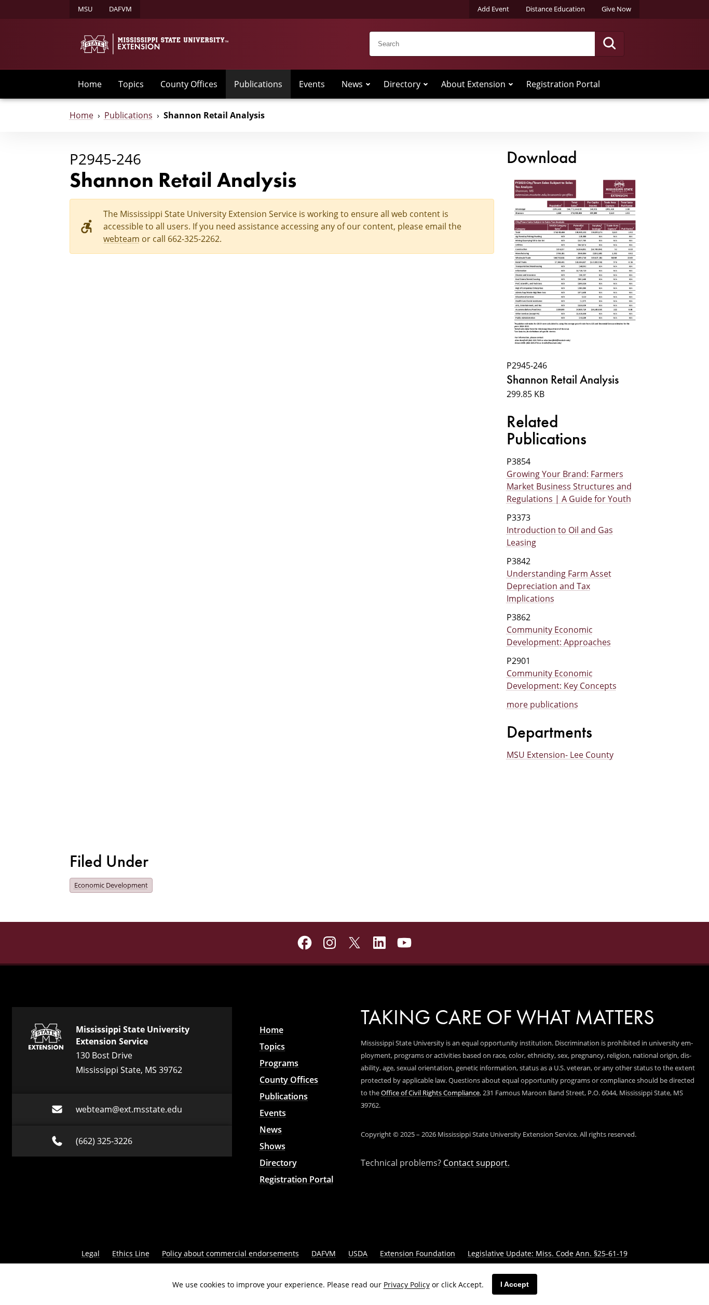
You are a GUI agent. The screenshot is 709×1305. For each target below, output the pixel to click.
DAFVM (120, 8)
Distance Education (555, 8)
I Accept (514, 1284)
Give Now (616, 8)
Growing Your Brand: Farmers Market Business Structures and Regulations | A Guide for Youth (569, 486)
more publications (542, 704)
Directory (402, 84)
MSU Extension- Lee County (560, 754)
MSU (85, 8)
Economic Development (111, 885)
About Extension (473, 84)
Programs (279, 1063)
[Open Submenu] (368, 84)
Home (90, 84)
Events (312, 84)
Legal (90, 1253)
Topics (131, 84)
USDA (357, 1253)
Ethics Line (130, 1253)
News (352, 84)
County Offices (188, 84)
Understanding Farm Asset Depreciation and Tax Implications (559, 586)
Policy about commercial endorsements (230, 1253)
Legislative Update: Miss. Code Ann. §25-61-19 (548, 1253)
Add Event (493, 8)
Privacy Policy (407, 1284)
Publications (258, 84)
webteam (121, 238)
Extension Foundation (417, 1253)
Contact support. (476, 1162)
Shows (272, 1146)
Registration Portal (563, 84)
